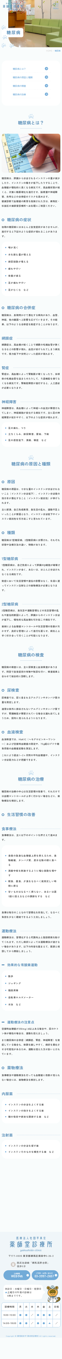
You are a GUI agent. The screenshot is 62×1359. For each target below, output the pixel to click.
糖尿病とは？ (19, 68)
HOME (49, 50)
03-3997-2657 (44, 1275)
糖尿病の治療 (19, 94)
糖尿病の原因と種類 (22, 77)
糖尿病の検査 (19, 85)
